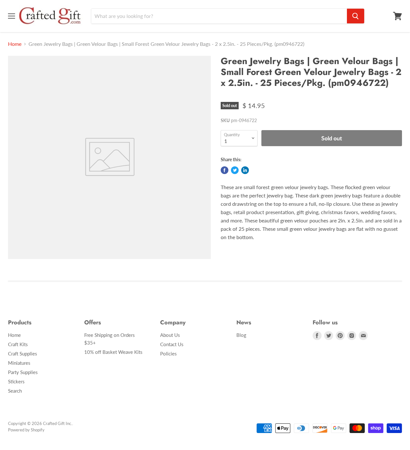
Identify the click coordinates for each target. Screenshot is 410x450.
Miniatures (19, 363)
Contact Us (172, 344)
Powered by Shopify (26, 429)
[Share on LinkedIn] (245, 170)
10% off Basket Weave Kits (113, 352)
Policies (168, 353)
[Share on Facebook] (224, 170)
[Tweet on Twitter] (235, 170)
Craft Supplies (22, 353)
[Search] (355, 16)
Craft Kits (18, 344)
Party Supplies (23, 372)
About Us (170, 335)
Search (15, 391)
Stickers (16, 381)
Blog (241, 335)
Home (14, 44)
